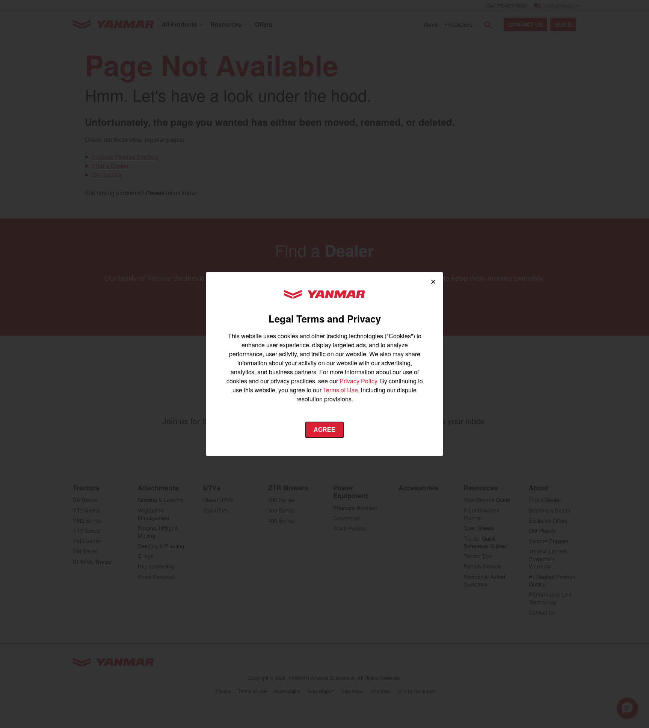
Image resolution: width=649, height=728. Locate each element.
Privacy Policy (358, 381)
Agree (324, 430)
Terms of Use (340, 390)
